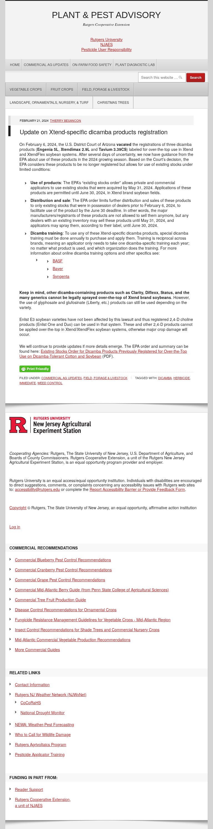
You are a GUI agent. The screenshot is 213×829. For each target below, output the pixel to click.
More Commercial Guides (37, 649)
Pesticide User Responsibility (106, 49)
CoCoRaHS (31, 702)
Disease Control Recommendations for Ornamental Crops (65, 609)
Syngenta (61, 276)
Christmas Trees (113, 102)
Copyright (17, 507)
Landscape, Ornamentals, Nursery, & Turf (49, 102)
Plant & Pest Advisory (106, 15)
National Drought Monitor (43, 712)
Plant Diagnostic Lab (135, 64)
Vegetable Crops (24, 89)
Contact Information (32, 684)
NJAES (106, 44)
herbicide (181, 378)
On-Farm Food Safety (91, 64)
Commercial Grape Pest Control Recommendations (60, 579)
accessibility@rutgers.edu (37, 489)
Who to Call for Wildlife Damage (43, 734)
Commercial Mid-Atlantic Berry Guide (92, 589)
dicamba (165, 378)
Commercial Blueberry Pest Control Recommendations (63, 559)
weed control (49, 383)
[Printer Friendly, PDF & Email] (34, 368)
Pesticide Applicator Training (40, 754)
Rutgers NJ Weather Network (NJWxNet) (51, 694)
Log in (14, 526)
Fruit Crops (62, 89)
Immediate (27, 383)
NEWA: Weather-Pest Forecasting (44, 724)
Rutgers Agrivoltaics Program (40, 744)
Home (15, 64)
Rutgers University (106, 39)
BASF (58, 260)
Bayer (58, 268)
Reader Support (29, 789)
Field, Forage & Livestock (106, 89)
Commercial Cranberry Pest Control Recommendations (63, 569)
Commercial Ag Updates (46, 64)
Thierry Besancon (65, 120)
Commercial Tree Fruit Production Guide (50, 599)
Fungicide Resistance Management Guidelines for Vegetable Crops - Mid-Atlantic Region (93, 619)
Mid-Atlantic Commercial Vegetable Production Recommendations (72, 639)
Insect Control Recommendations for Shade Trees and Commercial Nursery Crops (87, 629)
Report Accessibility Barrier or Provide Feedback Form (137, 489)
